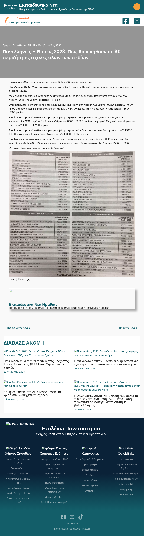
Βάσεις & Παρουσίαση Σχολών (18, 461)
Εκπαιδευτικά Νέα (38, 5)
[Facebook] (125, 21)
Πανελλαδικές (90, 480)
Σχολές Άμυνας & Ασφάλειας (54, 466)
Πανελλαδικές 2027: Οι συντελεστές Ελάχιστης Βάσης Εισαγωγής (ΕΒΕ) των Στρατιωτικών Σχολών (36, 364)
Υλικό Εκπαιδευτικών (126, 479)
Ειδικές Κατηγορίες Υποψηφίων (54, 490)
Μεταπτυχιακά (90, 485)
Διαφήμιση (126, 489)
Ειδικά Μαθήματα (54, 482)
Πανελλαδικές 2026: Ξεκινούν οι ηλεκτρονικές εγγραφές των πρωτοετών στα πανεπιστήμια (106, 362)
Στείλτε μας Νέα (126, 484)
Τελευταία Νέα (126, 459)
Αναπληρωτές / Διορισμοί (90, 459)
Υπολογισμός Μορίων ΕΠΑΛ (18, 500)
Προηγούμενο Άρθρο (17, 327)
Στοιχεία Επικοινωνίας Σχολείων (126, 466)
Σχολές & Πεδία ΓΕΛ (18, 473)
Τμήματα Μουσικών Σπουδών (54, 475)
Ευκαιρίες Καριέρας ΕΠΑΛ (54, 459)
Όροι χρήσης (72, 523)
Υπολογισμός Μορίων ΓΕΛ (18, 480)
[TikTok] (80, 517)
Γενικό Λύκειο (18, 468)
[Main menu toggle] (137, 6)
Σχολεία (90, 475)
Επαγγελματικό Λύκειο (18, 488)
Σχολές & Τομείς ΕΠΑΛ (18, 493)
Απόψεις (90, 490)
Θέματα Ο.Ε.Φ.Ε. (54, 497)
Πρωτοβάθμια (90, 464)
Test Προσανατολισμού (54, 502)
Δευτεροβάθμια (90, 469)
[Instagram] (136, 21)
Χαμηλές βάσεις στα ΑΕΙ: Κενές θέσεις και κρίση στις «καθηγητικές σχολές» (32, 393)
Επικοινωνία (126, 494)
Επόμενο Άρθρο (129, 327)
